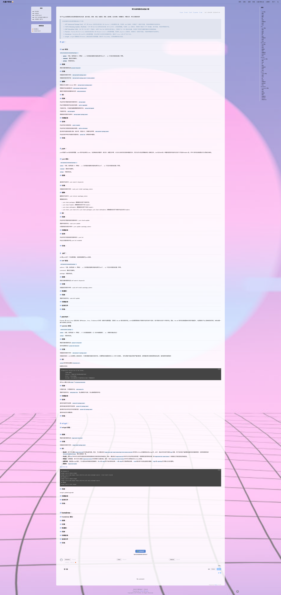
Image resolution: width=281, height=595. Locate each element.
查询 (263, 23)
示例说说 (37, 13)
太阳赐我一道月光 (39, 19)
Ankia (146, 591)
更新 (263, 20)
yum (262, 26)
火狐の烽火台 (260, 2)
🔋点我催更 (140, 551)
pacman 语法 (264, 59)
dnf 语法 (263, 44)
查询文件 (263, 54)
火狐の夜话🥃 (8, 2)
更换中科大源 (63, 467)
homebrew (263, 86)
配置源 (263, 49)
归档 (253, 2)
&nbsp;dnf (263, 42)
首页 (240, 2)
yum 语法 (264, 28)
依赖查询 (263, 21)
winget (64, 423)
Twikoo (215, 584)
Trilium (142, 591)
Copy (219, 369)
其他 (263, 24)
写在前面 (37, 11)
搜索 (263, 13)
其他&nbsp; (264, 99)
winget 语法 (264, 73)
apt (261, 10)
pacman (262, 57)
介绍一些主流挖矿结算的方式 (41, 17)
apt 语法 (263, 11)
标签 (249, 2)
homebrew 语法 (265, 88)
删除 (263, 16)
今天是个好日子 (38, 15)
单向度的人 (36, 29)
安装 (263, 15)
